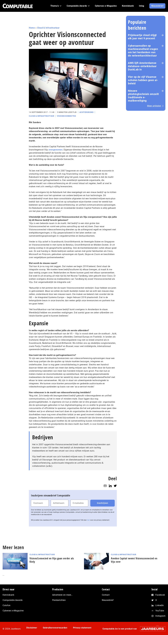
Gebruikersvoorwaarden (55, 627)
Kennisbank (8, 595)
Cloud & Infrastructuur (48, 28)
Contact (106, 595)
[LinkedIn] (110, 485)
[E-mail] (105, 485)
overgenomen (56, 149)
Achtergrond (86, 112)
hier (88, 520)
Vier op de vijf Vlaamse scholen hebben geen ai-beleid (143, 80)
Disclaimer (31, 627)
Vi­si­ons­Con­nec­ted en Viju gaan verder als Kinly (52, 560)
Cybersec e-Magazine (13, 610)
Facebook (160, 595)
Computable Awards (13, 600)
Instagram (160, 616)
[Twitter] (115, 485)
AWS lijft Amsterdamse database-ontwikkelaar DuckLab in (142, 66)
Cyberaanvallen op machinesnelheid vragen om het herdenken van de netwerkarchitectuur (143, 50)
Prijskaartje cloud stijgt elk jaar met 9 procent (142, 36)
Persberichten (59, 600)
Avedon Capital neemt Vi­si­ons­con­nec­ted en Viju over (134, 560)
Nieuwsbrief (108, 600)
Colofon (6, 605)
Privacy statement (82, 627)
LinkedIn (159, 605)
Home (32, 28)
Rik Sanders (35, 122)
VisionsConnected (66, 116)
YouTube (159, 610)
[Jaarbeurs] (151, 628)
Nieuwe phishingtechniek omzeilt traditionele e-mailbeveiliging (143, 95)
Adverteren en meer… (62, 595)
